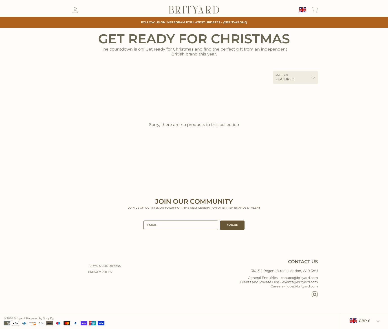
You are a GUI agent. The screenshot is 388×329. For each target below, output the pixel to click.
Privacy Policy (100, 272)
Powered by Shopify (39, 318)
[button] (315, 10)
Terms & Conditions (104, 265)
